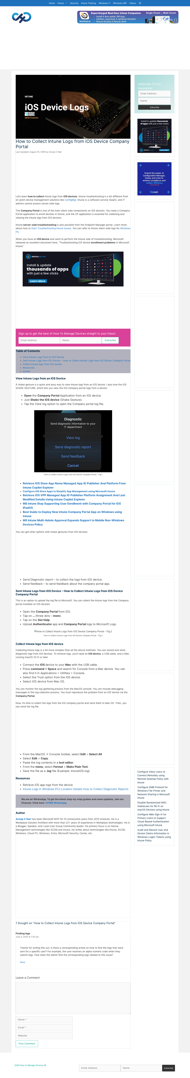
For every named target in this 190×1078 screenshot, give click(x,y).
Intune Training (88, 3)
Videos (132, 3)
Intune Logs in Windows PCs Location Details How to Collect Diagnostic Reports (75, 789)
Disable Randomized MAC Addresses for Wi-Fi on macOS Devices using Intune (153, 806)
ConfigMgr (70, 199)
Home (52, 3)
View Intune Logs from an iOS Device (43, 357)
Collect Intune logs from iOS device (42, 364)
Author (26, 371)
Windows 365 (120, 3)
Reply (22, 962)
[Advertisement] (95, 49)
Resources (28, 367)
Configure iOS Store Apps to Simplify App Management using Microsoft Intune (69, 491)
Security (74, 3)
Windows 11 (104, 3)
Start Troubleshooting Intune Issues (51, 228)
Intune (61, 3)
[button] (140, 3)
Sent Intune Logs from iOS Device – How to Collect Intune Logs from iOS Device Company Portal (76, 360)
